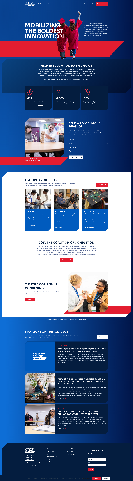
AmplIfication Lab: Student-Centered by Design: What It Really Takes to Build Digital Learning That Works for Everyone (81, 381)
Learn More (58, 227)
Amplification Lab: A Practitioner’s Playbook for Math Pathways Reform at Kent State (80, 413)
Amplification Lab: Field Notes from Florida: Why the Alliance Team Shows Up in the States (82, 350)
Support (71, 151)
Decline (106, 478)
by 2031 (40, 105)
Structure (71, 143)
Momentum (72, 147)
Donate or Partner (101, 4)
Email (90, 462)
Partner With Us (66, 260)
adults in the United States (64, 101)
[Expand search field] (92, 4)
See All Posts (102, 337)
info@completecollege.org (32, 462)
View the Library (31, 225)
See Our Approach (76, 157)
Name (90, 457)
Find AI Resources (89, 227)
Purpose (71, 139)
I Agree (96, 478)
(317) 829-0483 (29, 460)
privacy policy (87, 478)
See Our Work (102, 185)
